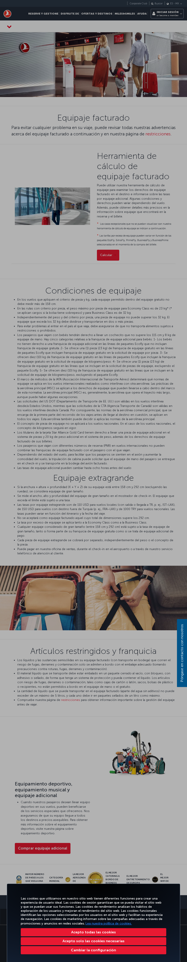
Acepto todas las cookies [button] (93, 932)
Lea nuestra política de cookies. (109, 923)
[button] (93, 950)
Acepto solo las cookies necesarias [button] (93, 941)
